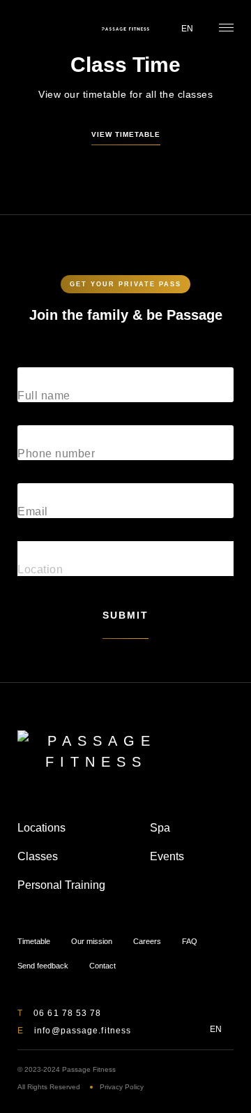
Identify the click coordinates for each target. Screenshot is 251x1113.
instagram (190, 1028)
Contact (102, 965)
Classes (37, 856)
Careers (147, 941)
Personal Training (61, 885)
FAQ (189, 941)
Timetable (24, 29)
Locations (41, 828)
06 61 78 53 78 (67, 1013)
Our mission (91, 941)
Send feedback (42, 965)
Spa (160, 828)
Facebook (168, 1028)
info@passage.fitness (82, 1030)
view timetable (125, 134)
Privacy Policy (122, 1087)
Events (167, 856)
